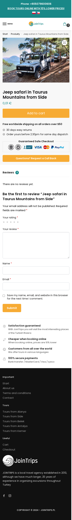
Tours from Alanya (14, 411)
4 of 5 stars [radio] (14, 222)
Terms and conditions (17, 393)
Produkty (15, 33)
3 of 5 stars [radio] (11, 222)
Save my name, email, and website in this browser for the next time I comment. (37, 297)
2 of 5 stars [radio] (7, 222)
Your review (11, 229)
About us (8, 388)
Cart (6, 444)
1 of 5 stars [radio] (4, 222)
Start (5, 33)
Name (7, 263)
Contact (8, 398)
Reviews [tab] (10, 172)
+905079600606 (40, 4)
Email (7, 279)
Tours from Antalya (15, 426)
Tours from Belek (13, 421)
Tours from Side (13, 416)
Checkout (9, 449)
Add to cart (36, 113)
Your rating (10, 217)
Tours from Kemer (14, 431)
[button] (64, 42)
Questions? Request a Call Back (36, 158)
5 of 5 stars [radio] (18, 222)
